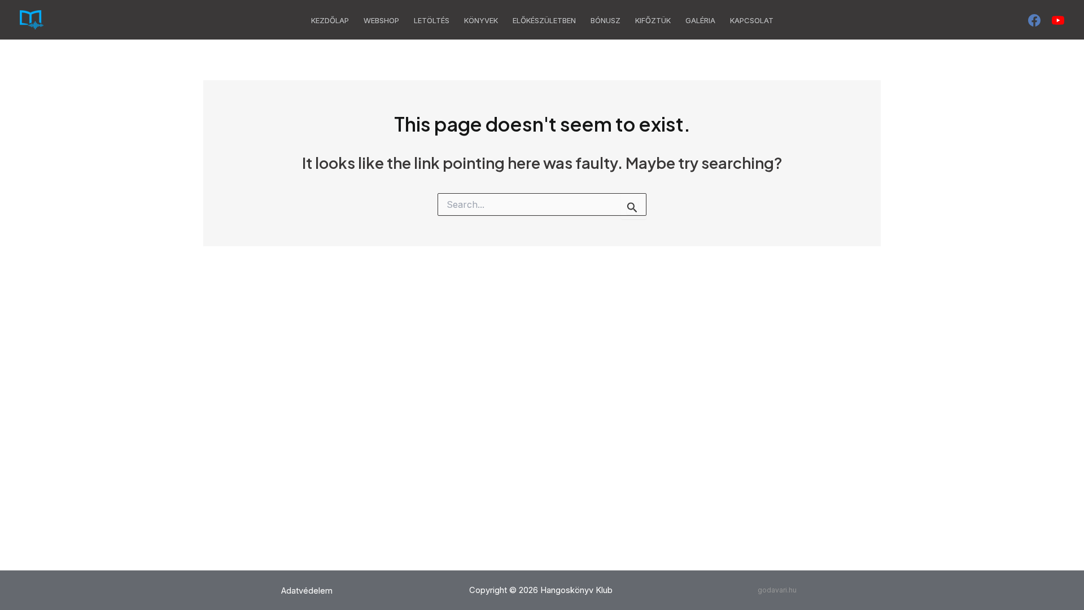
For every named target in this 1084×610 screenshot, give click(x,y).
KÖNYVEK (481, 20)
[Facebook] (1034, 20)
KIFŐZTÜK (653, 20)
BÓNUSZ (605, 20)
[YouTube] (1058, 20)
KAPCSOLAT (751, 20)
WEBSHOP (381, 20)
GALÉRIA (700, 20)
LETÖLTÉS (431, 20)
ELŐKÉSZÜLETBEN (544, 20)
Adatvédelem (307, 591)
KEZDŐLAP (330, 20)
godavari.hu (777, 590)
